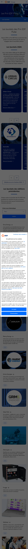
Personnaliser (14, 313)
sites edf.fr (17, 248)
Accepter (14, 309)
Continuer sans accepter (19, 234)
